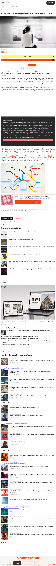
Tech (21, 221)
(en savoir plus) (40, 130)
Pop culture (6, 10)
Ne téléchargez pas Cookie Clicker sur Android (21, 239)
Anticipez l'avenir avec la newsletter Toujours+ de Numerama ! (25, 232)
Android (50, 156)
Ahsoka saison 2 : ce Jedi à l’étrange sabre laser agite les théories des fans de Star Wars (32, 510)
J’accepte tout (29, 140)
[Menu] (8, 3)
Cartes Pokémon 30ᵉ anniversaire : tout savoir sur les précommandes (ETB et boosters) (30, 491)
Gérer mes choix (28, 143)
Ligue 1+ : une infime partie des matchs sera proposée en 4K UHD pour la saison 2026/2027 (31, 427)
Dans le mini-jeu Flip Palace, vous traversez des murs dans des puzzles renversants (31, 246)
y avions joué (30, 157)
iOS (2, 157)
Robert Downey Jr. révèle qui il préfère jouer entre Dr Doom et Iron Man (28, 499)
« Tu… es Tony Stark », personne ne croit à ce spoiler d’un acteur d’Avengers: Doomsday (30, 371)
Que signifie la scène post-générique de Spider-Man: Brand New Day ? (19, 338)
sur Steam (13, 156)
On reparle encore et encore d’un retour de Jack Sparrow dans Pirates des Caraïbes (32, 518)
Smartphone (13, 221)
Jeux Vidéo (14, 10)
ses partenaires (33, 134)
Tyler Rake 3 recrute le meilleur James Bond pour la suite (25, 407)
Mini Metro (44, 80)
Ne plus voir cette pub (6, 225)
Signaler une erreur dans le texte (9, 215)
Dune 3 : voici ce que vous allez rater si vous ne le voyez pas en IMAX (28, 443)
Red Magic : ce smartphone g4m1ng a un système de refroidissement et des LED (30, 269)
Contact (49, 565)
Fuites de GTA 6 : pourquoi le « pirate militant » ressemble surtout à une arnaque (31, 360)
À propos (3, 565)
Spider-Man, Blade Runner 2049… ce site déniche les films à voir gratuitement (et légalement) (32, 535)
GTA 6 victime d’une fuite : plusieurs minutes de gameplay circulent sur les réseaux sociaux (29, 331)
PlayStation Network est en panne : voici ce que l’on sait (16, 344)
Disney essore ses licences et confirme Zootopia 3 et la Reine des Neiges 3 (29, 466)
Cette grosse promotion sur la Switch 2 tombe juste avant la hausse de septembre (32, 434)
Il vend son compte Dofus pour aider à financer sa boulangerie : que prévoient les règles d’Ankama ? (31, 388)
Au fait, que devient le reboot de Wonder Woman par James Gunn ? (27, 395)
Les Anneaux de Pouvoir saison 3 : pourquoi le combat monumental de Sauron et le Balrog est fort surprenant (27, 341)
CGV (54, 565)
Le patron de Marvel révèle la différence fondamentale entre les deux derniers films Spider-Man (31, 475)
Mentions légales (12, 565)
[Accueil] (3, 3)
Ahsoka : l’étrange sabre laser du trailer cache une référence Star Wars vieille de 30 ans (31, 380)
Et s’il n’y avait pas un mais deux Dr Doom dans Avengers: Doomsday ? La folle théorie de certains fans (30, 483)
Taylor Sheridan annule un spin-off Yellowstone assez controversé (27, 415)
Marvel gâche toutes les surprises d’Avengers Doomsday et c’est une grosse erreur (32, 526)
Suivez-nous (32, 65)
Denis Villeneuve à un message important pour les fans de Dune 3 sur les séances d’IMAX (31, 456)
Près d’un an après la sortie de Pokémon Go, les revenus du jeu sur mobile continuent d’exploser (32, 262)
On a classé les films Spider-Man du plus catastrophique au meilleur (19, 336)
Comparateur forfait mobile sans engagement (28, 202)
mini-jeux (5, 221)
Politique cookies (33, 137)
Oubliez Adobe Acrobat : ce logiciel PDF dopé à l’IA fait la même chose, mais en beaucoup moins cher (27, 321)
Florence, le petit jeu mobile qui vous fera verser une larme (24, 254)
